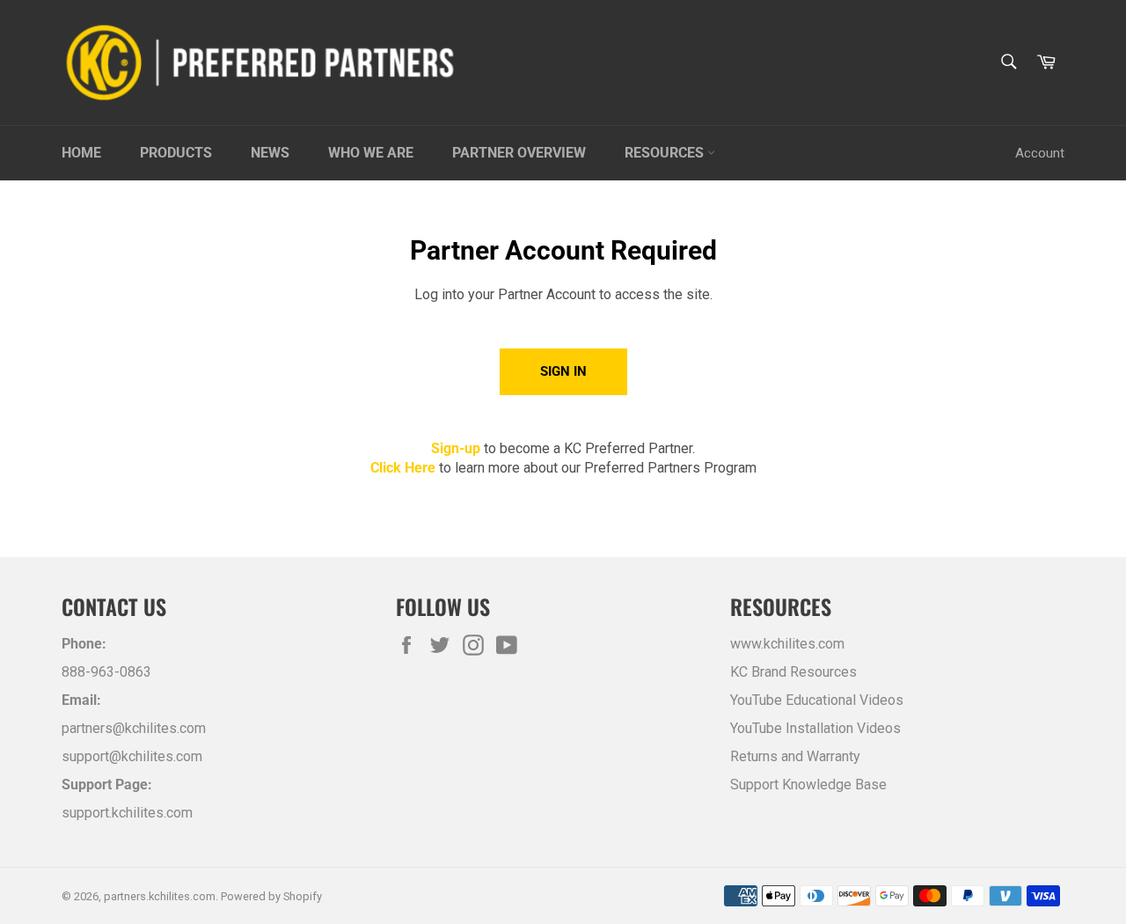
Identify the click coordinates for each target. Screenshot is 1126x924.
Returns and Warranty (795, 756)
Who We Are (370, 152)
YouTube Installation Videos (815, 728)
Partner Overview (519, 152)
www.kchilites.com (787, 643)
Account (1039, 153)
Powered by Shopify (271, 896)
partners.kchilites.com (160, 896)
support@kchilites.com (132, 756)
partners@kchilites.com (134, 728)
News (270, 152)
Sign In (563, 371)
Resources (666, 152)
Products (176, 152)
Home (81, 152)
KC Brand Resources (793, 672)
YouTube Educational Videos (816, 700)
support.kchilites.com (127, 812)
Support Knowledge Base (808, 784)
